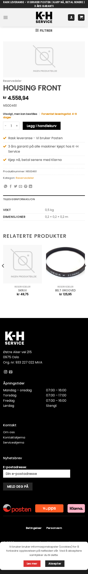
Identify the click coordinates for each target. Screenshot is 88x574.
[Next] (84, 273)
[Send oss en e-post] (10, 372)
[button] (5, 17)
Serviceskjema (13, 443)
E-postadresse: (14, 467)
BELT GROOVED (65, 290)
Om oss (9, 432)
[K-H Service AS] (44, 17)
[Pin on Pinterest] (25, 186)
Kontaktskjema (14, 437)
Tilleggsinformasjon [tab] (19, 199)
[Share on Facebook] (10, 186)
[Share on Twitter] (15, 186)
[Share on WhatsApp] (5, 186)
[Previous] (3, 273)
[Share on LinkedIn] (30, 186)
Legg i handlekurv (42, 126)
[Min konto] (71, 17)
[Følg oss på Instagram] (5, 372)
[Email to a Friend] (20, 186)
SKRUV (22, 290)
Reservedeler (12, 81)
